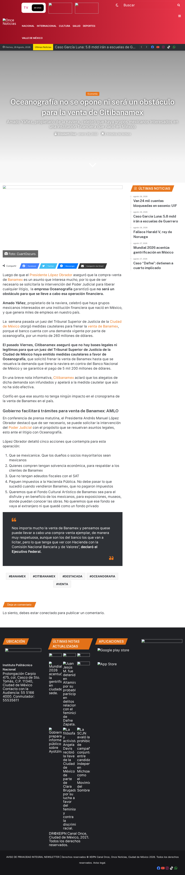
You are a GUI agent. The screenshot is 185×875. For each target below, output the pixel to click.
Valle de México (32, 38)
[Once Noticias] (12, 21)
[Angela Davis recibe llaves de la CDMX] (69, 779)
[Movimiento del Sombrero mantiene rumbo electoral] (83, 760)
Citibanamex (63, 378)
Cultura (64, 25)
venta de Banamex (103, 326)
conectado (48, 613)
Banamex (15, 280)
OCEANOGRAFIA (103, 576)
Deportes (89, 25)
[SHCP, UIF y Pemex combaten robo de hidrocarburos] (83, 665)
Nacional (28, 25)
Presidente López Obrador (51, 275)
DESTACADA (73, 576)
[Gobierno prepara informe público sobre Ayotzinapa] (55, 740)
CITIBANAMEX (45, 576)
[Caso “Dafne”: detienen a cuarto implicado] (69, 694)
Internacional (46, 25)
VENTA (63, 584)
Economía (93, 93)
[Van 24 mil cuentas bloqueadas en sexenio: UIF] (55, 656)
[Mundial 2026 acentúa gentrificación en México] (55, 678)
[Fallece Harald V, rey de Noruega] (83, 656)
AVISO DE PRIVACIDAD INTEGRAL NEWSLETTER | (34, 856)
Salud (76, 25)
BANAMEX (18, 576)
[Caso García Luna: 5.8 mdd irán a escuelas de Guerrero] (69, 656)
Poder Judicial (20, 427)
